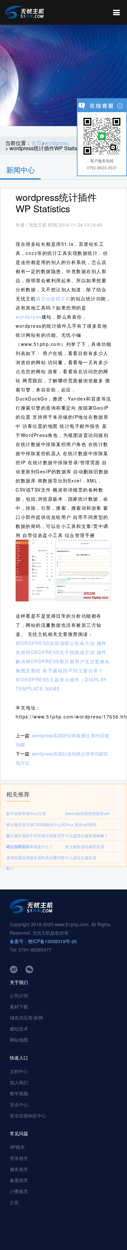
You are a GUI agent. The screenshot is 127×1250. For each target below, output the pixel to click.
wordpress (57, 143)
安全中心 (19, 1104)
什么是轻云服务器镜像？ (86, 835)
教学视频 (19, 1093)
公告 (14, 1202)
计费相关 (19, 1191)
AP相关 (17, 1147)
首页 (36, 143)
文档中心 (19, 1071)
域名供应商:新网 (26, 1017)
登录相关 (19, 1158)
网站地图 (19, 1039)
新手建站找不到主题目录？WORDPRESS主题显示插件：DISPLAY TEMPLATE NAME (61, 679)
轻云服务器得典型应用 (84, 846)
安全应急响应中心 (28, 1115)
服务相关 (19, 1169)
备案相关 (19, 1180)
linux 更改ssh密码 (80, 824)
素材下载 (19, 1006)
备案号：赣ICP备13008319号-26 (43, 941)
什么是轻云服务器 (80, 857)
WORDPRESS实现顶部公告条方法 (55, 643)
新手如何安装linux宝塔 (26, 813)
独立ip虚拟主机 (53, 298)
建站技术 (19, 1028)
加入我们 (19, 1082)
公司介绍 (19, 995)
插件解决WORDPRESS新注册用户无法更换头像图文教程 (63, 661)
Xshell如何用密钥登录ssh (87, 813)
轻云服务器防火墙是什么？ (29, 846)
